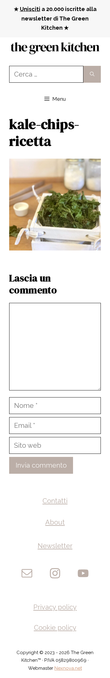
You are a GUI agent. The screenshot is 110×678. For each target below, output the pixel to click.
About (55, 522)
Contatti (55, 501)
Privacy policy (55, 607)
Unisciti (30, 9)
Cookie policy (55, 627)
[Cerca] (92, 74)
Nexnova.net (68, 668)
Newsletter (55, 546)
